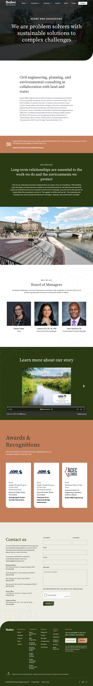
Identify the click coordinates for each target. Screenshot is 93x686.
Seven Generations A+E (32, 634)
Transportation (45, 641)
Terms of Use (78, 589)
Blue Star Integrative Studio (32, 649)
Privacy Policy (35, 682)
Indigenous (44, 632)
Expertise (20, 635)
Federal (43, 635)
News (66, 3)
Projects (57, 3)
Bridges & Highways (56, 640)
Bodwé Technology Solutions (32, 661)
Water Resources (56, 648)
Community (44, 647)
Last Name (76, 538)
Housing (55, 644)
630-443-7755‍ (10, 595)
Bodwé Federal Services (31, 655)
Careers (73, 3)
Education (56, 634)
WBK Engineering (32, 639)
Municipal (43, 638)
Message (46, 567)
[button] (24, 3)
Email (45, 547)
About (19, 632)
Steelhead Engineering (32, 643)
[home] (12, 3)
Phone (45, 557)
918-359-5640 (10, 604)
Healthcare (56, 637)
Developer (44, 644)
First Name (46, 538)
